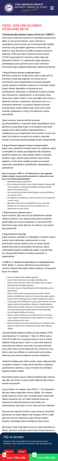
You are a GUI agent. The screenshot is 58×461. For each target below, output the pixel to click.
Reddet (21, 451)
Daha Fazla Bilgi (10, 446)
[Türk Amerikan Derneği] (25, 7)
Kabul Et (9, 451)
